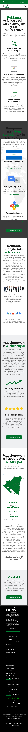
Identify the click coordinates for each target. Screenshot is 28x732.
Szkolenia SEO (14, 689)
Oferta (14, 682)
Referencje (8, 655)
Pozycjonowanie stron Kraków (12, 641)
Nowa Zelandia (14, 590)
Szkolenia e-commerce (14, 691)
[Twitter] (12, 708)
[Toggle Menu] (17, 6)
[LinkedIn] (16, 708)
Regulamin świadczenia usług (8, 721)
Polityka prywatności (20, 721)
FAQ (7, 657)
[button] (25, 6)
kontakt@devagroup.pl (18, 2)
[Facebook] (8, 708)
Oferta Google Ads (10, 668)
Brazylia (7, 590)
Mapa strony (8, 723)
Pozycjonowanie (9, 639)
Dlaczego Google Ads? (11, 673)
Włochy (20, 590)
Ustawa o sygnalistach (17, 723)
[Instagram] (19, 708)
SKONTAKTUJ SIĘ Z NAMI (12, 629)
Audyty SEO (8, 644)
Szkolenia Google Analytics (14, 687)
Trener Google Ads (10, 675)
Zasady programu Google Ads (13, 718)
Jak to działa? (9, 670)
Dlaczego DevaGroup (10, 652)
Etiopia (22, 588)
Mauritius (17, 588)
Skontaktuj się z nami (13, 230)
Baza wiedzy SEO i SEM (11, 660)
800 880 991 (8, 2)
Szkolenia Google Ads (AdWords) (14, 684)
